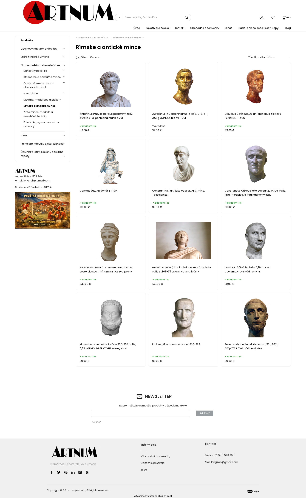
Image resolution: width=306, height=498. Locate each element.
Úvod (137, 28)
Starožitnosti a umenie (35, 57)
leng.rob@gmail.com (37, 180)
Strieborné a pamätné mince (42, 77)
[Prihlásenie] (262, 17)
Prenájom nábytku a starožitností (42, 144)
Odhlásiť (96, 422)
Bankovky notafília (35, 71)
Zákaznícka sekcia (157, 28)
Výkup (25, 135)
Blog (288, 28)
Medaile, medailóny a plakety (42, 99)
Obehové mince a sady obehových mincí (39, 85)
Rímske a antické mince (40, 106)
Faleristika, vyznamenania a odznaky (41, 124)
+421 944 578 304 (223, 455)
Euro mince (31, 93)
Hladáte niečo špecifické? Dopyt (258, 28)
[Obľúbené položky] (273, 17)
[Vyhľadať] (119, 17)
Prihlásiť (204, 413)
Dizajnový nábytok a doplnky (39, 48)
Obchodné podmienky (204, 28)
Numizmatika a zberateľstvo (40, 65)
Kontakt (180, 28)
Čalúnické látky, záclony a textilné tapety (42, 154)
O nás (228, 28)
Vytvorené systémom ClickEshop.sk (153, 495)
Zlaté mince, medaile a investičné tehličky (38, 114)
